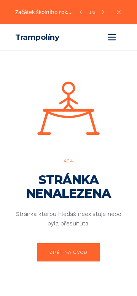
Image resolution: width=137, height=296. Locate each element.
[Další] (103, 12)
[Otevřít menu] (112, 37)
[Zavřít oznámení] (119, 12)
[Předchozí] (81, 12)
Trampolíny (37, 37)
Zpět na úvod (68, 252)
